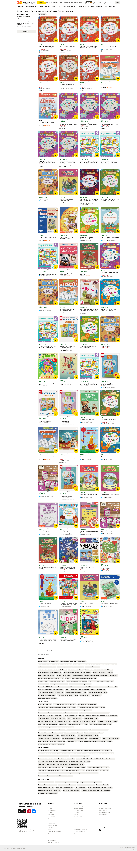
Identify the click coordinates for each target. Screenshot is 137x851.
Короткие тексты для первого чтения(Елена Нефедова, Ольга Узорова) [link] (87, 420)
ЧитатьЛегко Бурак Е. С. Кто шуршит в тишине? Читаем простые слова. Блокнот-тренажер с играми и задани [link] (68, 568)
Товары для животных (53, 835)
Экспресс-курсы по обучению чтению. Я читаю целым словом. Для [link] (89, 532)
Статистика (6, 848)
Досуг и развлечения (53, 806)
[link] (48, 661)
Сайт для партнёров (78, 836)
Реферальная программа (105, 808)
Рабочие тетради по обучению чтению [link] (48, 494)
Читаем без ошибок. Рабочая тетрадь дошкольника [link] (47, 532)
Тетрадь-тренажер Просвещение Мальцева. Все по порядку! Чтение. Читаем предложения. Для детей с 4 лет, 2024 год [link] (68, 123)
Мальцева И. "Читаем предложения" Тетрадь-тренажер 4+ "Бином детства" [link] (110, 273)
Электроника (51, 814)
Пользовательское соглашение (18, 848)
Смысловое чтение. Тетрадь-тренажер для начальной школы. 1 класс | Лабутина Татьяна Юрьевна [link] (110, 238)
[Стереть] (81, 2)
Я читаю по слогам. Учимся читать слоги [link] (88, 568)
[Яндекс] (133, 849)
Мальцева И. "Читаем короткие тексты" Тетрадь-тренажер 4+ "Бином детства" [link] (68, 85)
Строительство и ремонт (54, 838)
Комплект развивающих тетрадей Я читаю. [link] (47, 384)
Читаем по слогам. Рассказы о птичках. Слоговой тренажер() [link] (110, 495)
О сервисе (76, 812)
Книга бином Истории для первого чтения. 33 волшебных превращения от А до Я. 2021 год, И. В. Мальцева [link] (68, 457)
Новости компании (103, 806)
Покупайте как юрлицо (79, 810)
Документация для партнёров (81, 833)
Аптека (49, 821)
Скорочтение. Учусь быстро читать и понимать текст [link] (68, 273)
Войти (117, 2)
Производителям (103, 810)
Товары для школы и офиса (54, 831)
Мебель (50, 808)
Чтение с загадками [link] (43, 199)
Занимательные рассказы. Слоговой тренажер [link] (88, 273)
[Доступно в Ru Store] (34, 813)
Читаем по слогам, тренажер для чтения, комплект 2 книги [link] (67, 347)
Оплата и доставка (78, 808)
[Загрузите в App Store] (20, 813)
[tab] (21, 6)
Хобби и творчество (53, 825)
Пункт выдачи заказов (104, 812)
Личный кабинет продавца (80, 829)
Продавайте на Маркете (79, 831)
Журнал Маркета (78, 816)
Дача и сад (50, 827)
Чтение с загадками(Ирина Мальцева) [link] (48, 308)
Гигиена (50, 812)
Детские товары (52, 840)
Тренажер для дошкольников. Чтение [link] (68, 382)
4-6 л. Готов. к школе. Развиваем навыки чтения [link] (46, 123)
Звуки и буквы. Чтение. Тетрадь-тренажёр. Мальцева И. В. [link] (108, 310)
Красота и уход (51, 823)
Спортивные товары (53, 833)
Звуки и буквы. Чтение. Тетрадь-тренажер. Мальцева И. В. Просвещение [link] (108, 457)
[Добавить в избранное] (56, 18)
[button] (42, 14)
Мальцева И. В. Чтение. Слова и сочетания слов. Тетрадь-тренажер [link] (109, 420)
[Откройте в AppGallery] (29, 813)
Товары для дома (52, 818)
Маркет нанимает (103, 814)
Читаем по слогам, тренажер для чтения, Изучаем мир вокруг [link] (67, 495)
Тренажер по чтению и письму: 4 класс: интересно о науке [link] (67, 310)
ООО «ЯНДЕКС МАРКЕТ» (129, 847)
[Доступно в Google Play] (24, 813)
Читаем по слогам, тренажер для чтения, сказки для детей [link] (108, 384)
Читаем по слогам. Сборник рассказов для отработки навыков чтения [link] (48, 238)
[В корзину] (56, 40)
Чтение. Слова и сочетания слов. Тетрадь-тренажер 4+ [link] (88, 238)
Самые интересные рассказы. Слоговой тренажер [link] (66, 200)
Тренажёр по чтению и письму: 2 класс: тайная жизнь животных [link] (108, 85)
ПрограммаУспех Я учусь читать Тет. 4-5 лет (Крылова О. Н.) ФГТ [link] (88, 639)
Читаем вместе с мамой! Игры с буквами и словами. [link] (108, 567)
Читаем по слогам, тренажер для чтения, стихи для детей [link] (67, 420)
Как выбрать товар (78, 806)
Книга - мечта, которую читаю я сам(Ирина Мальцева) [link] (67, 238)
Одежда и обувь (52, 816)
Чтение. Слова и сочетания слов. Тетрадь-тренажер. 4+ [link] (88, 347)
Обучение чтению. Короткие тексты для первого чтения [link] (109, 604)
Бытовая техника (52, 810)
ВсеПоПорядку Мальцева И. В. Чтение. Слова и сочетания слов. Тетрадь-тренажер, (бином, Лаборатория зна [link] (110, 200)
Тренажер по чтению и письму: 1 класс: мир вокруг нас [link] (48, 457)
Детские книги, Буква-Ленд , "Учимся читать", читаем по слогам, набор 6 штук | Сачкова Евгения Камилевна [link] (89, 162)
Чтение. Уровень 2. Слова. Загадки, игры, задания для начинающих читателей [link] (68, 640)
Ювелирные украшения (53, 842)
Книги (49, 829)
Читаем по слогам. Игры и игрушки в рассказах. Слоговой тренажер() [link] (88, 495)
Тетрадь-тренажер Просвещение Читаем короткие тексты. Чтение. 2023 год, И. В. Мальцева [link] (47, 47)
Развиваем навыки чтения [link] (86, 456)
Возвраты (76, 814)
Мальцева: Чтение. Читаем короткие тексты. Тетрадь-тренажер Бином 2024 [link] (88, 47)
